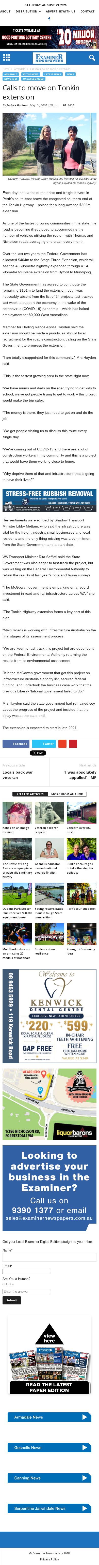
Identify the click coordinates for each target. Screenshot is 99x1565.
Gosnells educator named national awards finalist (47, 868)
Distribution (26, 11)
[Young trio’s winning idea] (81, 934)
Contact (87, 11)
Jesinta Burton (16, 105)
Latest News (52, 74)
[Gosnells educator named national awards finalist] (49, 849)
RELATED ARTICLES (30, 794)
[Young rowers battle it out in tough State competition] (49, 894)
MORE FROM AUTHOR (67, 794)
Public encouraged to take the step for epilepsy (80, 868)
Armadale (10, 74)
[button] (91, 58)
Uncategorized (33, 78)
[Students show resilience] (49, 934)
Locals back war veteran (18, 775)
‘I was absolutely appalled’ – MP (80, 775)
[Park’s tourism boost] (81, 894)
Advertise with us (60, 11)
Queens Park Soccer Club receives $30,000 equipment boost (17, 913)
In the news (30, 74)
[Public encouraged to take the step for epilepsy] (81, 849)
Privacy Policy (49, 1559)
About (5, 11)
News (70, 74)
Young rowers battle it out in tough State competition (49, 913)
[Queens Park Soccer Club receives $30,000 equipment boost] (17, 894)
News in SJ (10, 78)
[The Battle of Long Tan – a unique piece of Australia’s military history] (17, 849)
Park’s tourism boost (81, 908)
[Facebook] (49, 19)
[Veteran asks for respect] (49, 813)
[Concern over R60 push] (81, 813)
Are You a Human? (16, 1281)
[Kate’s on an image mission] (17, 813)
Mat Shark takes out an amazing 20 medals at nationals (16, 953)
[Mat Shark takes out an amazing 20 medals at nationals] (17, 934)
